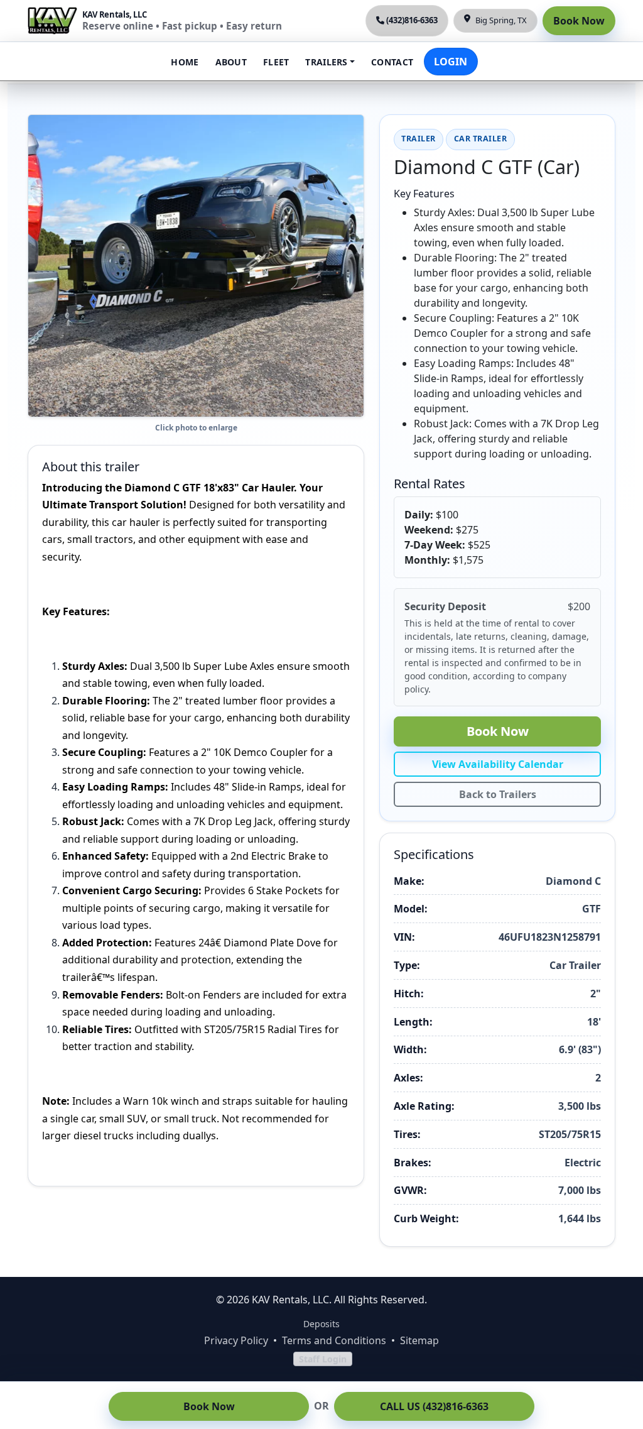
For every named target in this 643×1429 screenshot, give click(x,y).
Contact (392, 62)
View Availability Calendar (497, 764)
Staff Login (323, 1359)
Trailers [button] (326, 62)
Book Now (579, 21)
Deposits (321, 1324)
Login (450, 61)
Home (184, 62)
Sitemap (419, 1340)
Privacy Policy (236, 1340)
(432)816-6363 (412, 20)
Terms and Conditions (334, 1340)
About (231, 62)
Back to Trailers (497, 794)
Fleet (276, 62)
